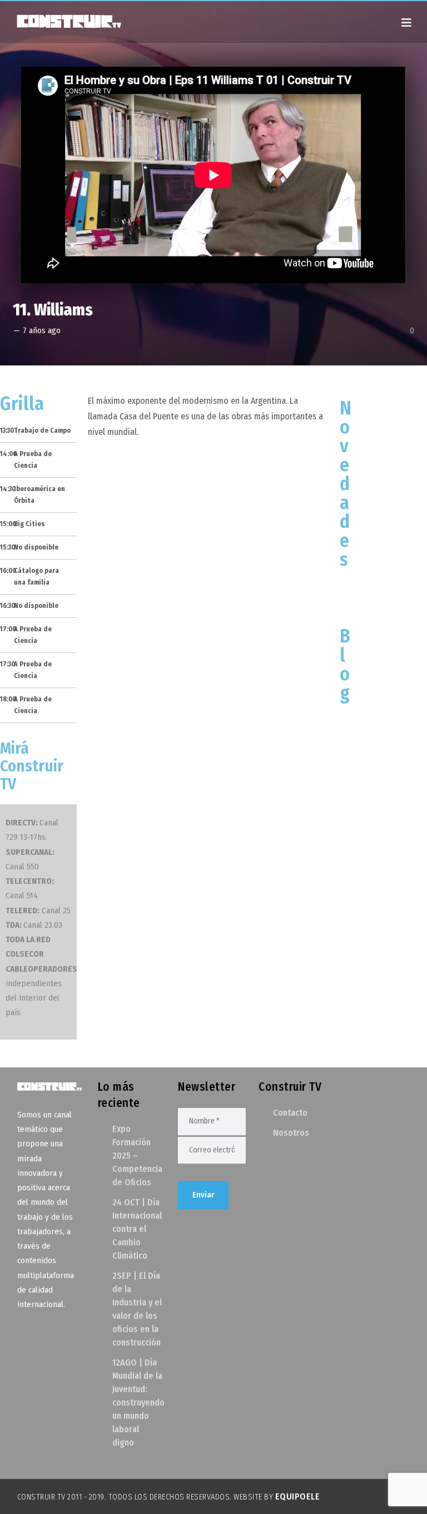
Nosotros (291, 1132)
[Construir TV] (68, 20)
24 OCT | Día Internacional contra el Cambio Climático (137, 1229)
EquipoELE (297, 1496)
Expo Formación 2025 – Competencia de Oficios (137, 1156)
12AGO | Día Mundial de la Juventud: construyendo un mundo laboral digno (138, 1402)
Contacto (290, 1112)
